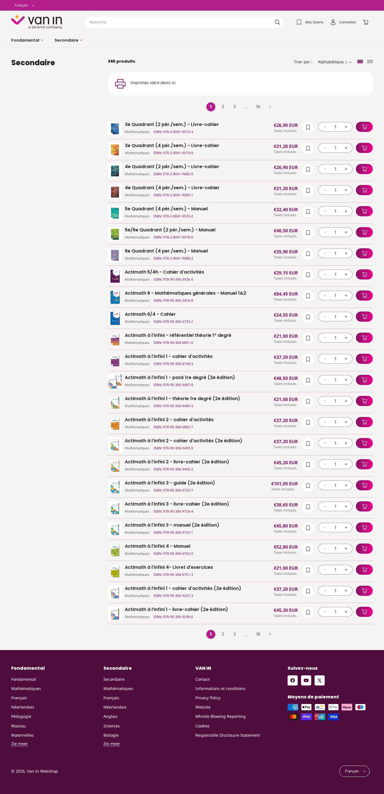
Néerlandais (22, 707)
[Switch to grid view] (370, 62)
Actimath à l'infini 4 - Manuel (157, 546)
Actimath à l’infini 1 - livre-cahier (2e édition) (176, 610)
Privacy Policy (207, 697)
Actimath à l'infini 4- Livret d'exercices (169, 567)
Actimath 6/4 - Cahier (150, 314)
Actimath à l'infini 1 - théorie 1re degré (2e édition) (182, 399)
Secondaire (114, 679)
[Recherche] (277, 22)
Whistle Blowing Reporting (220, 716)
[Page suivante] (269, 106)
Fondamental (23, 679)
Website (203, 707)
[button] (27, 40)
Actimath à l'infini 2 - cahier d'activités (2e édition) (183, 441)
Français (19, 697)
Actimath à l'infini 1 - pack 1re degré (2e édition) (180, 378)
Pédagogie (21, 716)
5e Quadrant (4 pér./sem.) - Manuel (166, 209)
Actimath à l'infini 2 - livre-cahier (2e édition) (177, 462)
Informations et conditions (220, 688)
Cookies (202, 725)
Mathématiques (26, 688)
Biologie (111, 735)
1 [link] (211, 107)
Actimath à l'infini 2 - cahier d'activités (169, 420)
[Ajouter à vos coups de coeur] (308, 127)
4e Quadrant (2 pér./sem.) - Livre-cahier (172, 167)
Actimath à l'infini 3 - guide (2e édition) (170, 483)
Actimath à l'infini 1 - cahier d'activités (169, 357)
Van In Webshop (42, 771)
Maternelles (22, 735)
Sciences (111, 725)
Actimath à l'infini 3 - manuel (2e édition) (172, 525)
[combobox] (184, 22)
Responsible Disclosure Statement (227, 735)
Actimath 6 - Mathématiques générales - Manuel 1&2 (185, 293)
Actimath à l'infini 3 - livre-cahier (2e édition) (177, 504)
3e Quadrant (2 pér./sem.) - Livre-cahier (172, 125)
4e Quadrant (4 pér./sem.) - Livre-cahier (172, 188)
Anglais (110, 716)
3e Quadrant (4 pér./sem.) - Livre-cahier (172, 146)
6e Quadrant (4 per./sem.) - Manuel (166, 251)
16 (258, 107)
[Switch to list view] (360, 62)
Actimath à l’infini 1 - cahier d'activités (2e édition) (183, 589)
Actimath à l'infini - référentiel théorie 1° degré (178, 336)
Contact (202, 679)
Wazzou (18, 725)
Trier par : (303, 61)
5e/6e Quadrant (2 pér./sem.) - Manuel (170, 230)
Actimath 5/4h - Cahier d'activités (164, 272)
